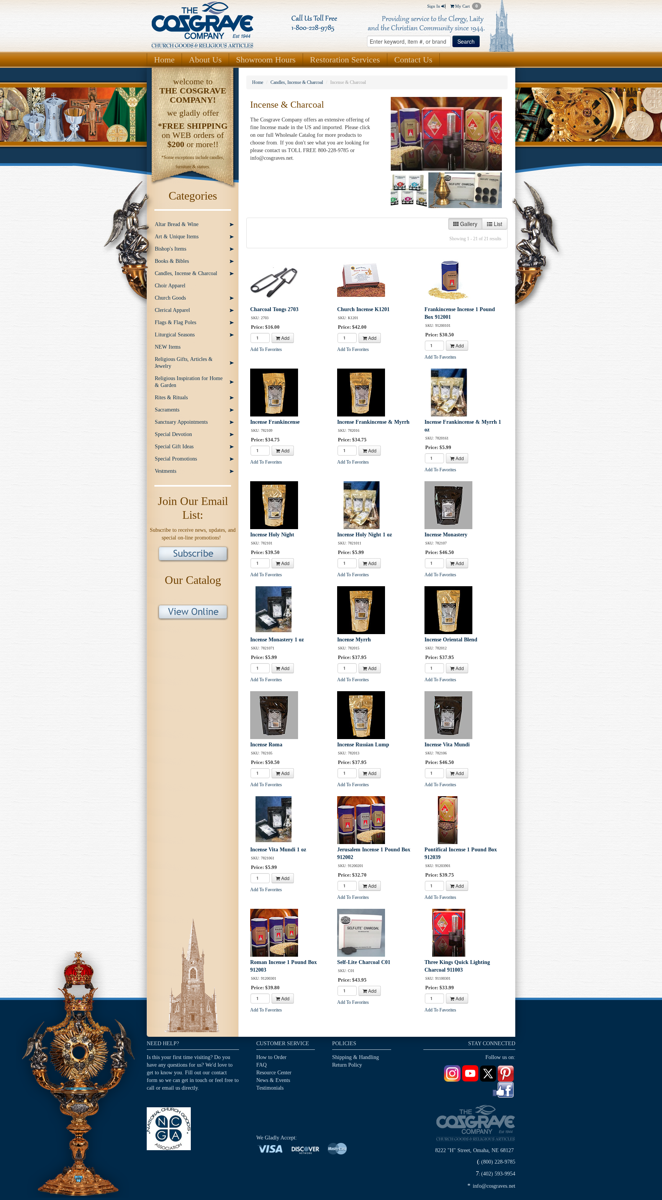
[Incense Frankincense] (274, 392)
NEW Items (167, 347)
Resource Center (274, 1072)
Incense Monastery (445, 535)
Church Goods (170, 298)
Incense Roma (266, 745)
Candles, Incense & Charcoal (186, 273)
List (497, 224)
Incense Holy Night (272, 535)
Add (285, 337)
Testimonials (269, 1088)
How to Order (271, 1057)
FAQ (261, 1065)
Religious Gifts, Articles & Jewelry (184, 362)
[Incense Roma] (274, 715)
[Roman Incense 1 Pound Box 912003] (274, 932)
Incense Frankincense (275, 422)
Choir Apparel (170, 286)
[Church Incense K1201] (361, 279)
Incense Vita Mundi (447, 745)
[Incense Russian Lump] (361, 715)
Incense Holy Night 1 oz (364, 535)
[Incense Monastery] (448, 505)
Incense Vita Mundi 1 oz (278, 849)
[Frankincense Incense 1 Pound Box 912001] (448, 279)
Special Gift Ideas (174, 446)
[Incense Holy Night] (274, 505)
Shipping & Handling (355, 1057)
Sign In (434, 6)
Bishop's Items (170, 249)
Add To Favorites (266, 349)
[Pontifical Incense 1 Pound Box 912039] (448, 820)
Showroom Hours (266, 59)
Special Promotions (176, 459)
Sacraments (167, 410)
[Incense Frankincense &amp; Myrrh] (361, 392)
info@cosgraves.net (494, 1186)
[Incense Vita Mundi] (448, 715)
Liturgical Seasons (175, 335)
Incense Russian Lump (363, 745)
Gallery (468, 224)
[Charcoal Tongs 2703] (274, 279)
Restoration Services (345, 59)
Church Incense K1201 (363, 309)
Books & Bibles (172, 261)
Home (164, 59)
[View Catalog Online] (193, 611)
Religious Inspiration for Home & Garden (189, 381)
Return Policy (347, 1065)
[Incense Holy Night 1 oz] (361, 505)
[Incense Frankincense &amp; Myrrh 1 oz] (448, 392)
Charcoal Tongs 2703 (274, 309)
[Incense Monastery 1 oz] (274, 610)
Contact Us (413, 59)
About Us (205, 59)
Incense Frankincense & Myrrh (373, 422)
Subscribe (193, 554)
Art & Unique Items (176, 236)
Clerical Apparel (172, 310)
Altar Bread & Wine (176, 224)
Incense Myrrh (354, 640)
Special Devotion (173, 434)
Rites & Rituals (171, 397)
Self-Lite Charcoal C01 (363, 962)
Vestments (165, 471)
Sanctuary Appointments (181, 422)
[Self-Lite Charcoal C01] (361, 932)
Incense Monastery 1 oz (277, 640)
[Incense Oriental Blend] (448, 610)
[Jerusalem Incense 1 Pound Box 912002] (361, 820)
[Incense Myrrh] (361, 610)
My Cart (466, 6)
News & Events (273, 1080)
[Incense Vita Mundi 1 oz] (274, 820)
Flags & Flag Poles (175, 322)
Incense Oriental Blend (450, 640)
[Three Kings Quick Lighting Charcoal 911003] (448, 932)
